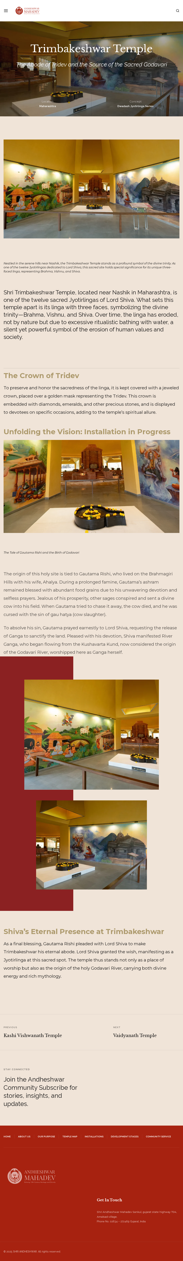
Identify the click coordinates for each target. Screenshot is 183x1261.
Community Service (158, 1137)
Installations (94, 1137)
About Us (24, 1137)
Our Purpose (46, 1137)
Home (7, 1137)
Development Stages (125, 1137)
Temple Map (69, 1137)
